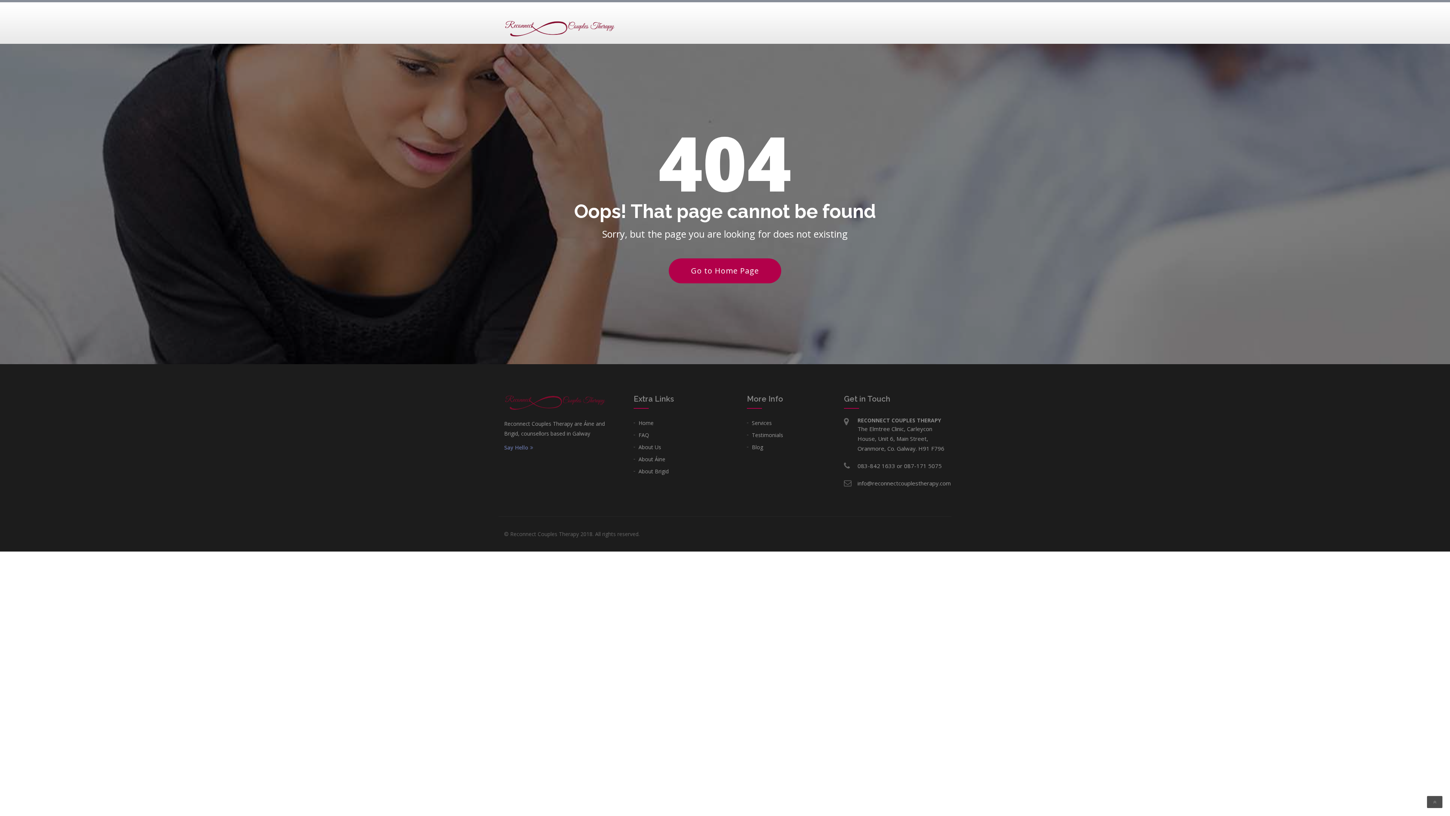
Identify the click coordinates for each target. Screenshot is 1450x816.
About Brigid (654, 471)
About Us (650, 447)
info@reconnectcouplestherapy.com (904, 483)
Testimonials (767, 435)
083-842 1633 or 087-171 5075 (900, 466)
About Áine (652, 459)
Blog (757, 447)
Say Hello (516, 447)
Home (646, 423)
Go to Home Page (725, 271)
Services (762, 423)
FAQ (644, 435)
